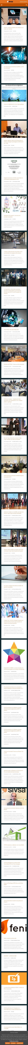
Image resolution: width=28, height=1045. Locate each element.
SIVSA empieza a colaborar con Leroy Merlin (14, 845)
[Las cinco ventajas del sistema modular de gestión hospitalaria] (14, 574)
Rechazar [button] (7, 1043)
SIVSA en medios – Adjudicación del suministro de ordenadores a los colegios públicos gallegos (13, 401)
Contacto (25, 1)
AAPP (13, 671)
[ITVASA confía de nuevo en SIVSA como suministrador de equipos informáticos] (14, 240)
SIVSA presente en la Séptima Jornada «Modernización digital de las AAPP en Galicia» (12, 709)
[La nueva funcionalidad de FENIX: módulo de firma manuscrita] (14, 978)
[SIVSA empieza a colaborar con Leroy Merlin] (14, 833)
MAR (14, 106)
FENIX (13, 690)
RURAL (17, 774)
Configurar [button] (13, 1043)
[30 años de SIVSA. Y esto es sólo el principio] (14, 353)
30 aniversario (15, 366)
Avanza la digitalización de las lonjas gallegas (14, 104)
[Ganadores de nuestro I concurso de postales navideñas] (14, 204)
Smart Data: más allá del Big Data (11, 329)
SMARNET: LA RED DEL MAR (10, 956)
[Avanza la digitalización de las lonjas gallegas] (14, 93)
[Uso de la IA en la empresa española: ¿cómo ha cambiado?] (14, 55)
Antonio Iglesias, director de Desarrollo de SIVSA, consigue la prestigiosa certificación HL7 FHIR (13, 142)
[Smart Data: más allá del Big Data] (14, 318)
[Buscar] (26, 5)
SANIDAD (17, 589)
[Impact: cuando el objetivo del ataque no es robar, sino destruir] (14, 16)
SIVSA (15, 31)
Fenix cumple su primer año (10, 938)
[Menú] (1, 5)
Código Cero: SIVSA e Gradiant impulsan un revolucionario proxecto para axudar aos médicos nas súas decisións (13, 622)
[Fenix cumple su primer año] (14, 927)
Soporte (21, 1)
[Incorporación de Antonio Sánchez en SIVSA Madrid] (14, 796)
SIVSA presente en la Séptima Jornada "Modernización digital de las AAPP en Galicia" (12, 731)
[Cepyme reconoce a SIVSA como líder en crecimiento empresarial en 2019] (14, 166)
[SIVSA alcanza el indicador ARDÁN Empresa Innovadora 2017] (14, 464)
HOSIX (14, 589)
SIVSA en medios (19, 441)
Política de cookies (14, 1041)
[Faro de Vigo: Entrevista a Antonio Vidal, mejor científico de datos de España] (14, 426)
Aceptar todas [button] (19, 1043)
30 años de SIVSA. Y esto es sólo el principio (14, 364)
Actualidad (15, 181)
